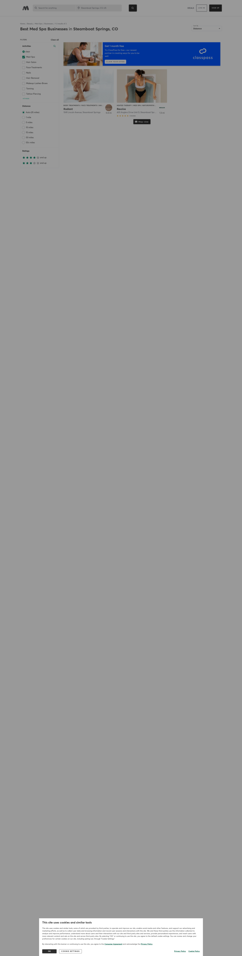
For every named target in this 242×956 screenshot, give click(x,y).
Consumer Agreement (113, 944)
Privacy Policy (147, 944)
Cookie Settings (70, 951)
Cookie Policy (194, 951)
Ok (49, 951)
